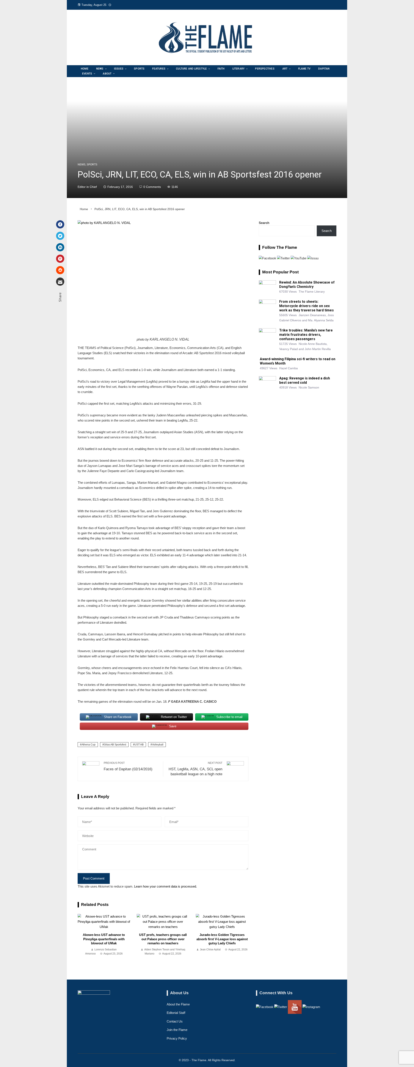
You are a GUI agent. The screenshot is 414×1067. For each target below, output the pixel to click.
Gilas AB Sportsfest (115, 744)
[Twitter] (60, 236)
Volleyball (157, 744)
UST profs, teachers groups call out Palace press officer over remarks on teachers (163, 939)
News (81, 164)
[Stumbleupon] (60, 270)
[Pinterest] (60, 259)
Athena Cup (89, 744)
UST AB (139, 744)
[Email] (60, 281)
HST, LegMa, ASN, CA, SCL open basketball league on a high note (195, 768)
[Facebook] (60, 224)
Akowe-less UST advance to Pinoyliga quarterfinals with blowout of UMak (104, 939)
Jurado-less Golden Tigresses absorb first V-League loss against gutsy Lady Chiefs (222, 939)
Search (264, 223)
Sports (92, 164)
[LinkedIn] (60, 247)
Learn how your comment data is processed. (165, 886)
